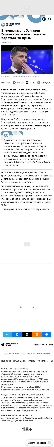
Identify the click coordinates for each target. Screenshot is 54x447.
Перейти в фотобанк (32, 76)
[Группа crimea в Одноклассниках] (37, 334)
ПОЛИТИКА (9, 353)
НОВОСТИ (6, 361)
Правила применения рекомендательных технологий (25, 389)
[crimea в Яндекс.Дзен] (27, 334)
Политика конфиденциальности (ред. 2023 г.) (21, 387)
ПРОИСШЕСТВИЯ (34, 353)
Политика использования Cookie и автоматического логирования (24, 383)
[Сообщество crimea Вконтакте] (17, 334)
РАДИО (32, 361)
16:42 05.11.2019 (6, 42)
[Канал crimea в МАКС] (46, 334)
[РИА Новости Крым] (10, 25)
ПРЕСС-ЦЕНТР (19, 361)
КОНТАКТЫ (43, 361)
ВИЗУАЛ (46, 353)
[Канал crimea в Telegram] (7, 334)
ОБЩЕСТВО (20, 353)
